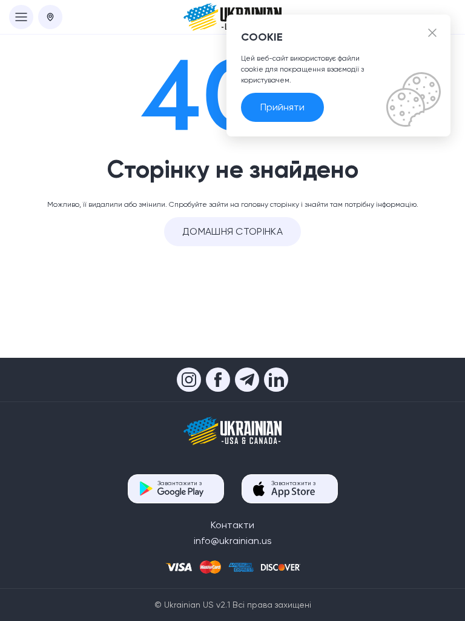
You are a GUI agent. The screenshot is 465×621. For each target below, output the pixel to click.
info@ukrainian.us (233, 540)
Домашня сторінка (232, 231)
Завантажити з (179, 483)
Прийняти (282, 107)
